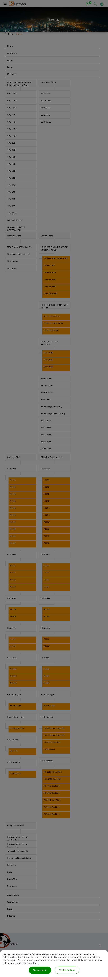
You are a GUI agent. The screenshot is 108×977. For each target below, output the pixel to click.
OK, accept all (40, 970)
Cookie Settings (67, 970)
